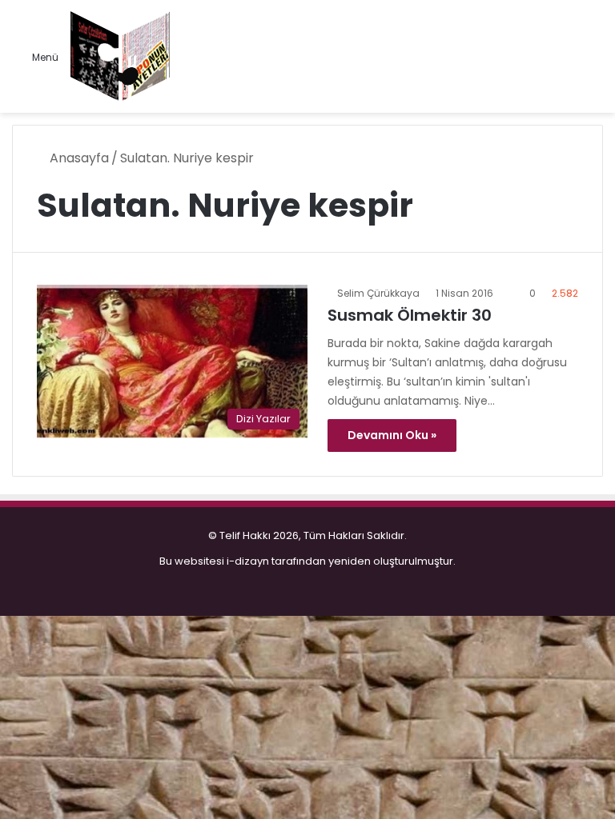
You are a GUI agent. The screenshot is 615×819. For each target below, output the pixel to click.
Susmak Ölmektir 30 (410, 315)
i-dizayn (248, 561)
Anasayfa (77, 158)
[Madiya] (120, 56)
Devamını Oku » (392, 435)
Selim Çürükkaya (378, 293)
